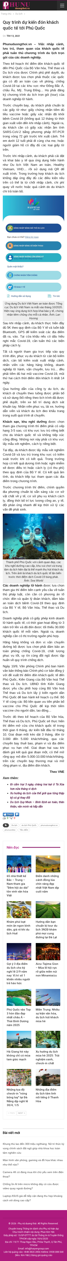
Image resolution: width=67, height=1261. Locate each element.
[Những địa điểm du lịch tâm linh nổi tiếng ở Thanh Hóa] (48, 1077)
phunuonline (10, 830)
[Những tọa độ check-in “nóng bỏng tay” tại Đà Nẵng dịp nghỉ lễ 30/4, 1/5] (19, 1077)
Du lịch (14, 825)
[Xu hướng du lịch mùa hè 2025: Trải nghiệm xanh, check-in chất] (48, 1039)
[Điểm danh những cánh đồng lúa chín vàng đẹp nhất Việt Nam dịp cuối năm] (48, 863)
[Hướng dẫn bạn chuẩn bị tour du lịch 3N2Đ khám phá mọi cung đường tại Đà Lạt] (48, 909)
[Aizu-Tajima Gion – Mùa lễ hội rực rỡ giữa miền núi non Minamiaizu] (48, 951)
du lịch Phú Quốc (29, 825)
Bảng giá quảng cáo (41, 1255)
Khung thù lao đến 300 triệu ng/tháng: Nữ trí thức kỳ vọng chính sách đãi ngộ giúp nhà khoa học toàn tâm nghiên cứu (33, 1148)
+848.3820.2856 (32, 1252)
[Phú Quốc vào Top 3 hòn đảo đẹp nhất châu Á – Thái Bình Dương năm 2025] (19, 997)
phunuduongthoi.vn (49, 825)
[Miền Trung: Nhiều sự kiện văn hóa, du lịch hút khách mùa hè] (48, 997)
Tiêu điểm (24, 830)
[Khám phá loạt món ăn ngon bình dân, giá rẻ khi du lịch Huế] (19, 909)
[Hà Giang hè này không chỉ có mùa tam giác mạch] (19, 1039)
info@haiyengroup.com (37, 1248)
